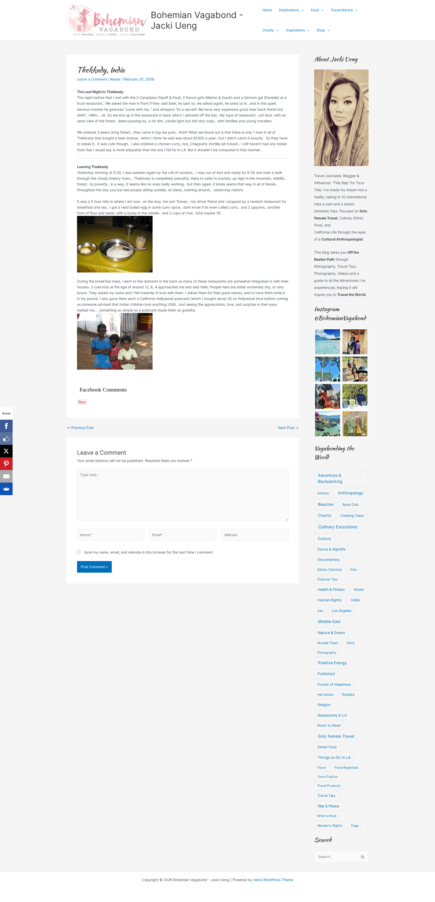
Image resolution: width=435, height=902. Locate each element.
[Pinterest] (6, 463)
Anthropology (351, 493)
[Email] (6, 476)
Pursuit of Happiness (334, 684)
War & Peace (328, 806)
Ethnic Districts (329, 570)
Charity (268, 30)
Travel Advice (342, 10)
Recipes (348, 694)
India (355, 600)
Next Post (288, 427)
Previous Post (80, 427)
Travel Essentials (346, 767)
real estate (325, 694)
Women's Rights (329, 825)
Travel (321, 767)
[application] (301, 10)
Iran (320, 611)
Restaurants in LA (332, 715)
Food (315, 10)
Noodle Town (327, 643)
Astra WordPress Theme (273, 880)
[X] (6, 451)
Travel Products (328, 786)
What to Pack (327, 816)
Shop (320, 30)
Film (353, 570)
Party (351, 643)
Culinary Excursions (337, 526)
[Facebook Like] (6, 438)
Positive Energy (332, 662)
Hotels (359, 589)
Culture (324, 538)
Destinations (289, 10)
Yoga (354, 825)
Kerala (115, 79)
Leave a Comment (92, 79)
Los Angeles (341, 611)
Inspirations (295, 30)
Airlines (323, 493)
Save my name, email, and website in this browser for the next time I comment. (148, 552)
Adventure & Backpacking (330, 478)
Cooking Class (352, 515)
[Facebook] (6, 426)
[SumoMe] (6, 489)
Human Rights (330, 600)
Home (267, 10)
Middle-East (329, 621)
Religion (324, 704)
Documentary (329, 559)
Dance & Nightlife (331, 549)
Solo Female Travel (336, 736)
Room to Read (328, 725)
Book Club (350, 504)
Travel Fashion (327, 776)
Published (326, 674)
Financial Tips (327, 579)
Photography (326, 652)
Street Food (327, 747)
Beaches (326, 504)
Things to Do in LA (334, 757)
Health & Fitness (331, 589)
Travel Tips (326, 796)
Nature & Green (331, 633)
